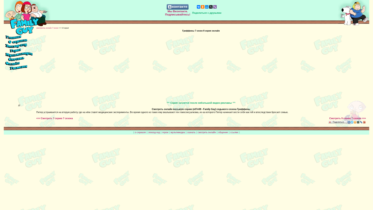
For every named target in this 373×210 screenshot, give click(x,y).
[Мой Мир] (207, 7)
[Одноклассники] (202, 7)
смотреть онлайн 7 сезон (47, 28)
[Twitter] (352, 122)
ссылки (234, 132)
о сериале (140, 132)
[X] (211, 7)
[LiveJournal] (361, 122)
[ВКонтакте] (198, 7)
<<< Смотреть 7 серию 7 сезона (54, 118)
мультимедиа (178, 132)
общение (223, 132)
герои (165, 132)
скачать (191, 132)
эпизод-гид (154, 132)
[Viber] (215, 7)
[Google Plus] (364, 122)
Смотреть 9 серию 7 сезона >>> (347, 118)
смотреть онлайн (207, 132)
